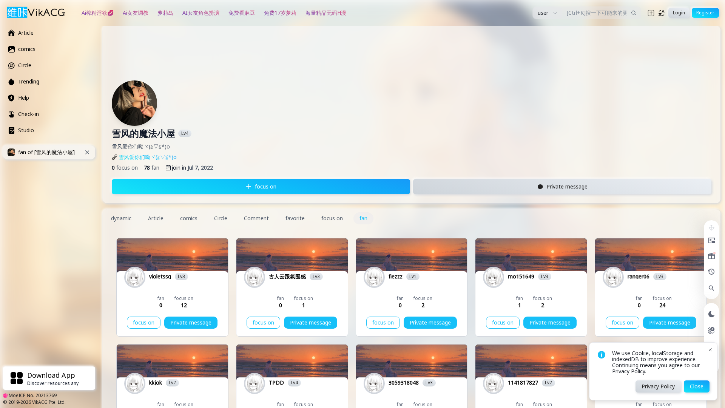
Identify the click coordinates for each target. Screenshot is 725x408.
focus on (143, 322)
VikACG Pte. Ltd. (49, 402)
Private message (190, 322)
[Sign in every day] (711, 256)
